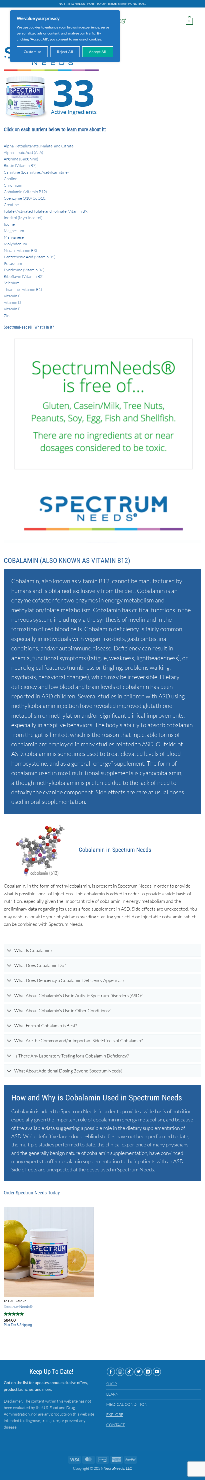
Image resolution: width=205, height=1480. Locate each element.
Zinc (7, 315)
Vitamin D (12, 302)
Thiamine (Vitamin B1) (23, 289)
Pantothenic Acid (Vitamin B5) (30, 256)
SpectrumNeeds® (18, 1306)
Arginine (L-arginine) (21, 158)
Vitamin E (12, 308)
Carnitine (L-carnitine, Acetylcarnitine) (36, 172)
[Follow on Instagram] (120, 1372)
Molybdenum (15, 243)
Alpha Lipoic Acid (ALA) (23, 152)
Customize (32, 51)
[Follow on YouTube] (157, 1372)
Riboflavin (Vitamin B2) (24, 276)
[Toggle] (9, 950)
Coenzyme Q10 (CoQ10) (25, 198)
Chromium (13, 185)
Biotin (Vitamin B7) (20, 165)
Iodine (9, 224)
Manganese (14, 237)
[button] (189, 21)
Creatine (11, 204)
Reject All (65, 51)
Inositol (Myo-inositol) (23, 217)
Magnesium (14, 230)
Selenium (12, 282)
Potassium (13, 263)
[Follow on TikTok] (129, 1372)
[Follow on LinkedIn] (148, 1372)
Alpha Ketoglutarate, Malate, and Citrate (39, 145)
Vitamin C (12, 295)
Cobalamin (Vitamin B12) (25, 191)
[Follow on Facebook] (111, 1372)
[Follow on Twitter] (138, 1372)
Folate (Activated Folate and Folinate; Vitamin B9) (46, 211)
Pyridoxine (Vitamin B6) (24, 269)
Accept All (97, 51)
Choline (10, 178)
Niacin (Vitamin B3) (20, 250)
